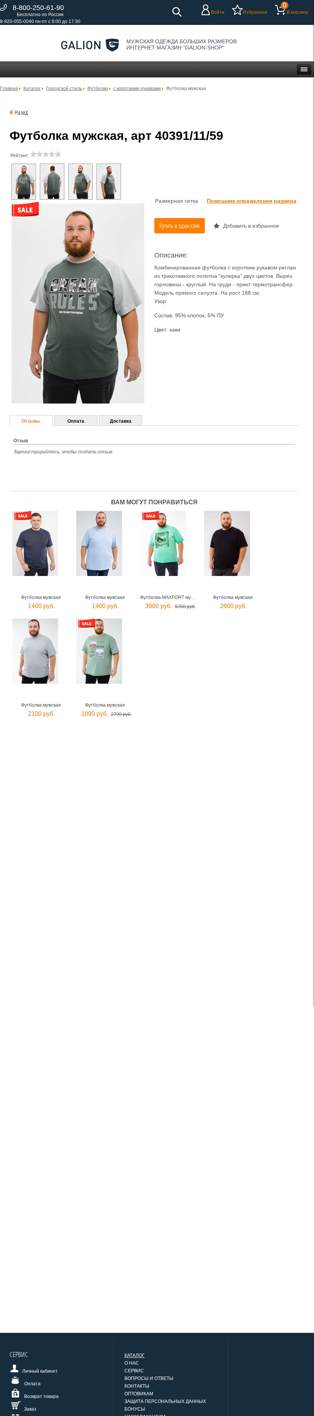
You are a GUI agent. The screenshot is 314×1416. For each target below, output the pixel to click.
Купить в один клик (179, 225)
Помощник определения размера (251, 201)
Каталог (134, 1355)
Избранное (255, 12)
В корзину (297, 12)
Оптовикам (138, 1393)
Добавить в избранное (251, 226)
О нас (131, 1363)
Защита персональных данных (165, 1401)
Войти (217, 12)
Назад (21, 112)
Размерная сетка (176, 201)
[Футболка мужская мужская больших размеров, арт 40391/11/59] (23, 182)
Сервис (134, 1370)
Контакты (136, 1386)
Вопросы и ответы (148, 1378)
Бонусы (134, 1409)
